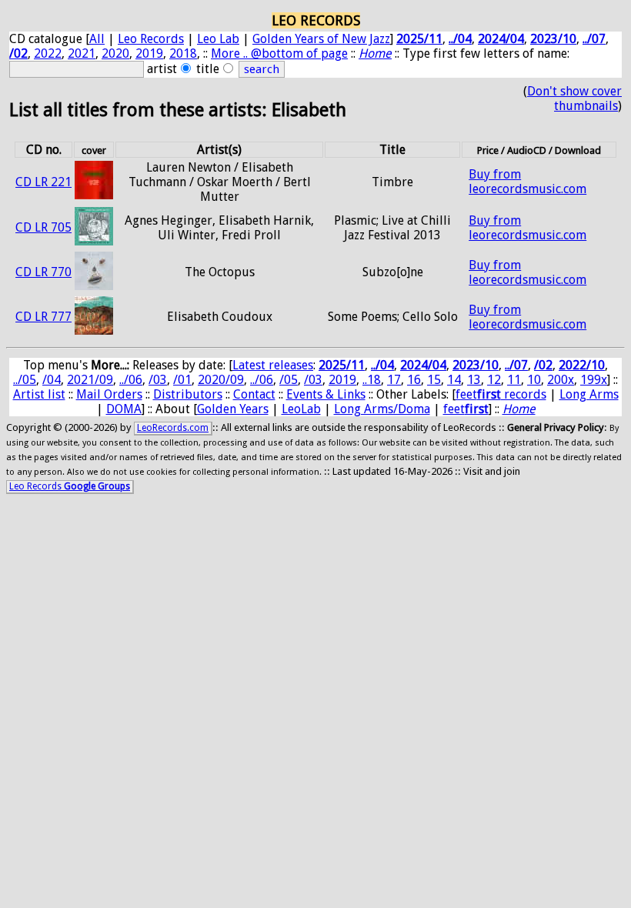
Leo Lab (218, 39)
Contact (254, 394)
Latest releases (272, 365)
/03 (158, 379)
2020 (115, 53)
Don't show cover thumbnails (574, 98)
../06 (130, 379)
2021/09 (90, 379)
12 (494, 379)
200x (560, 379)
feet (466, 409)
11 (514, 379)
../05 (24, 379)
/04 (51, 379)
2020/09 (221, 379)
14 (454, 379)
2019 (149, 53)
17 (394, 379)
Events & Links (326, 394)
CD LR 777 (43, 316)
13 (474, 379)
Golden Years (233, 409)
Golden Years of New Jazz (321, 39)
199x (593, 379)
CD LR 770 (43, 272)
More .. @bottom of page (279, 53)
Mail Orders (109, 394)
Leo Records (151, 39)
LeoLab (301, 409)
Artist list (39, 394)
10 (534, 379)
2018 (183, 53)
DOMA (124, 409)
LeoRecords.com (173, 427)
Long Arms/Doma (382, 409)
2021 (81, 53)
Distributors (187, 394)
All (97, 39)
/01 (182, 379)
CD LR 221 (43, 182)
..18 (371, 379)
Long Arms (589, 394)
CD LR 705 (43, 227)
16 (414, 379)
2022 (48, 53)
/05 (288, 379)
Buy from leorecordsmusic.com (527, 181)
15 (434, 379)
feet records (501, 394)
